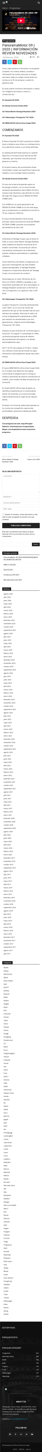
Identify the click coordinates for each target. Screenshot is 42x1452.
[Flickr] (21, 1434)
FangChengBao (9, 1053)
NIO (5, 1212)
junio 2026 (7, 600)
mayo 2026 (8, 604)
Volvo (6, 1304)
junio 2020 (7, 838)
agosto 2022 (8, 752)
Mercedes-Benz (9, 1185)
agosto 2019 (8, 871)
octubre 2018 (8, 904)
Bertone (7, 994)
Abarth (6, 967)
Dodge (6, 1034)
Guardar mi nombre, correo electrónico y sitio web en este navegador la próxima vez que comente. (20, 516)
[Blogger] (10, 1434)
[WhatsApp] (20, 62)
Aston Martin (8, 981)
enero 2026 (8, 617)
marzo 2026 (8, 610)
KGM (5, 1126)
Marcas (6, 1169)
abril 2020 (7, 845)
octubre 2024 (8, 666)
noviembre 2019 (9, 861)
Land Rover (8, 1142)
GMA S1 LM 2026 (10, 565)
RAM (5, 1248)
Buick (6, 1007)
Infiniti (6, 1109)
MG (5, 1189)
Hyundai (6, 1100)
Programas (15, 8)
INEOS (6, 1106)
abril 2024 (7, 686)
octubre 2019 (8, 864)
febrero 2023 (8, 732)
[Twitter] (9, 62)
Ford (5, 1073)
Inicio (4, 8)
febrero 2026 (8, 614)
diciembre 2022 (9, 739)
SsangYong (8, 1281)
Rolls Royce (8, 1261)
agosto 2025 (8, 633)
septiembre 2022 (10, 749)
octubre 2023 (8, 706)
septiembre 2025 (10, 630)
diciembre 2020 (9, 818)
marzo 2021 (8, 808)
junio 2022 (7, 759)
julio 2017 (7, 954)
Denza (6, 1030)
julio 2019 (7, 874)
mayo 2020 (8, 841)
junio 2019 (7, 878)
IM (4, 1103)
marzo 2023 (8, 729)
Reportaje (7, 1255)
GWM (6, 1086)
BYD (5, 1010)
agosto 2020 (8, 831)
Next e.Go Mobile (10, 1205)
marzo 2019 (8, 888)
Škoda (6, 1271)
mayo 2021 (8, 802)
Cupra (6, 1020)
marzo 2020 (8, 848)
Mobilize (7, 1199)
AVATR (6, 987)
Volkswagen (8, 1301)
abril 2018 (7, 924)
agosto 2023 (8, 713)
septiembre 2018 (10, 907)
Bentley (6, 991)
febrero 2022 (8, 772)
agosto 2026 (8, 594)
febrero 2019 (8, 891)
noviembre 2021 (9, 782)
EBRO (6, 1047)
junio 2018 (7, 917)
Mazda (6, 1179)
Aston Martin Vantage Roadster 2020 (10, 460)
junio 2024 (7, 680)
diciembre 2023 (9, 699)
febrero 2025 (8, 653)
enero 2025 (8, 657)
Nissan (6, 1215)
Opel (5, 1225)
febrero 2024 (8, 693)
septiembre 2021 (10, 789)
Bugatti (6, 1004)
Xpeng (6, 1311)
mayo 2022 (8, 762)
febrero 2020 (8, 851)
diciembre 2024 (9, 660)
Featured (7, 1060)
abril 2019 (7, 884)
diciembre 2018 (9, 898)
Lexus (6, 1152)
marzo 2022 (8, 769)
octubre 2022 (8, 746)
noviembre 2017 (9, 940)
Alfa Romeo (8, 974)
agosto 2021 (8, 792)
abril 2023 (7, 726)
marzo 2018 (8, 927)
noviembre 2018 (9, 901)
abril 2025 (7, 647)
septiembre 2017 (10, 947)
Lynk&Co (7, 1159)
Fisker (6, 1070)
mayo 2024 (8, 683)
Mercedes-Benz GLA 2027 (13, 580)
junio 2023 (7, 719)
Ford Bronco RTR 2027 (11, 575)
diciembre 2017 (9, 937)
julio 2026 (7, 597)
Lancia (6, 1139)
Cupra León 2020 (33, 459)
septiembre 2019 (10, 868)
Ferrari (6, 1063)
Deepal (6, 1027)
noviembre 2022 (9, 742)
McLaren (7, 1182)
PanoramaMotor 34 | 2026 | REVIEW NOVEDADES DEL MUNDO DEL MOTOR (21, 558)
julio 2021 (7, 795)
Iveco (6, 1113)
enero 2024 (8, 696)
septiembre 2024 (10, 670)
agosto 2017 (8, 950)
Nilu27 (6, 1208)
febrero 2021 (8, 812)
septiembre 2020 (10, 828)
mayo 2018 (8, 921)
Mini (5, 1192)
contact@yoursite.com (19, 1419)
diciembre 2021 (9, 779)
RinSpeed (7, 1258)
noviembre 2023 (9, 703)
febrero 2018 (8, 931)
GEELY (6, 1076)
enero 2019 (8, 894)
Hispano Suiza (9, 1093)
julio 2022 (7, 756)
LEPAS (6, 1149)
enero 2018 (8, 934)
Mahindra (7, 1162)
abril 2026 (7, 607)
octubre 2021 (8, 785)
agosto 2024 (8, 673)
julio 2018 (7, 914)
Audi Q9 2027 (8, 570)
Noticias (7, 1218)
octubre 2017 (8, 944)
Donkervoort (8, 1040)
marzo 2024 (8, 690)
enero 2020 (8, 855)
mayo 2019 (8, 881)
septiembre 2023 (10, 709)
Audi (5, 984)
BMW (6, 997)
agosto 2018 (8, 911)
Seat (5, 1265)
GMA (5, 1083)
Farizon (6, 1057)
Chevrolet (7, 1014)
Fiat (5, 1067)
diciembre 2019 (9, 858)
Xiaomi (6, 1308)
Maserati (7, 1172)
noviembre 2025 (9, 624)
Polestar (7, 1235)
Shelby (6, 1268)
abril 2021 (7, 805)
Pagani (6, 1228)
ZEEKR (6, 1314)
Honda (6, 1096)
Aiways (6, 971)
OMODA (7, 1222)
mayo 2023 (8, 723)
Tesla (6, 1294)
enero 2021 (8, 815)
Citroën (6, 1017)
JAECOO (6, 1116)
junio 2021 (7, 798)
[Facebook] (4, 62)
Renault (6, 1251)
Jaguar (6, 1119)
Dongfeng (7, 1037)
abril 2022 (7, 765)
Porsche (7, 1238)
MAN (5, 1166)
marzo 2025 (8, 650)
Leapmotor (8, 1146)
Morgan (6, 1202)
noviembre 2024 (9, 663)
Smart (6, 1275)
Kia (5, 1129)
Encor (6, 1050)
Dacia (6, 1024)
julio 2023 (7, 716)
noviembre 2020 (9, 822)
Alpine (6, 977)
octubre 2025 (8, 627)
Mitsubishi (7, 1195)
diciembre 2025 (9, 620)
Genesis (6, 1080)
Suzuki (6, 1291)
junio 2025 (7, 640)
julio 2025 (7, 637)
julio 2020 (7, 835)
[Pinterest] (15, 62)
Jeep (5, 1123)
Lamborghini (8, 1136)
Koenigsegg (8, 1133)
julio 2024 (7, 676)
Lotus (6, 1156)
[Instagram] (26, 1434)
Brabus (6, 1001)
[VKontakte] (32, 1434)
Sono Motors (8, 1278)
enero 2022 (8, 775)
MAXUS (6, 1175)
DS (5, 1043)
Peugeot (7, 1232)
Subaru (6, 1288)
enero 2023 (8, 736)
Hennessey (8, 1090)
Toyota (6, 1298)
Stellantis (7, 1284)
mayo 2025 (8, 643)
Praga (6, 1241)
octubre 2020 (8, 825)
